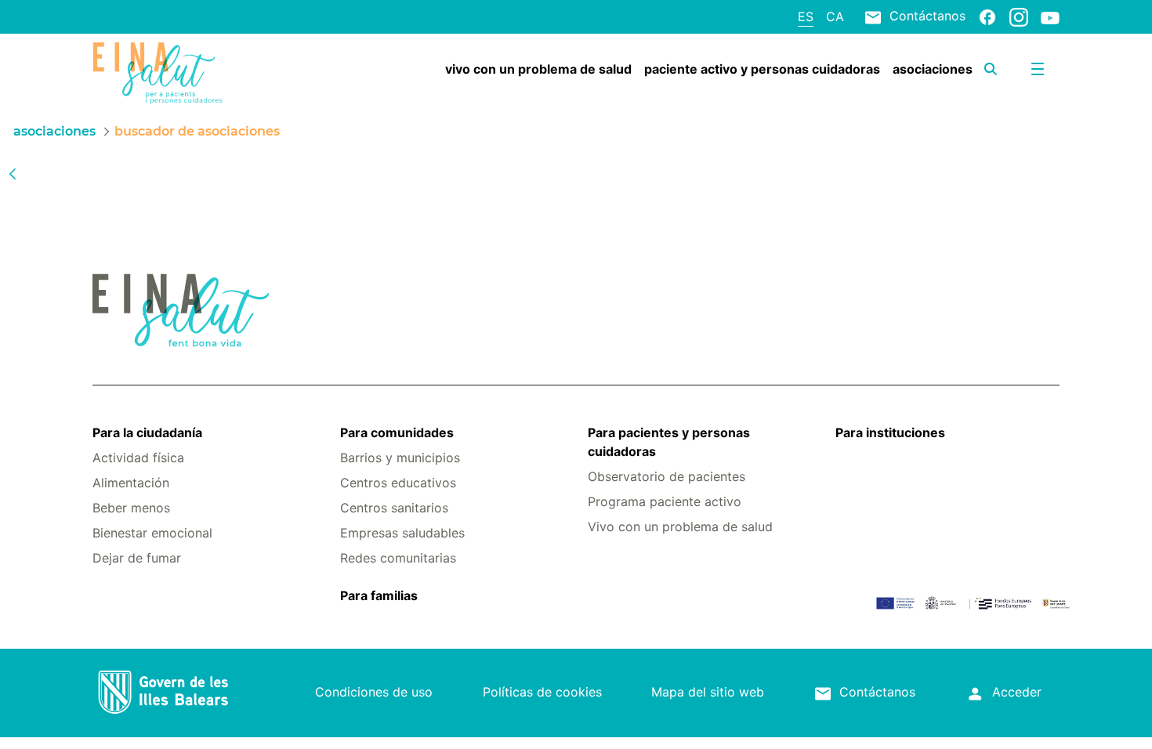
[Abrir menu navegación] (1038, 69)
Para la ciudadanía (147, 432)
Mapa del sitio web (707, 692)
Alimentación (130, 482)
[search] (991, 69)
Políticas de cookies (542, 692)
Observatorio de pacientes (666, 476)
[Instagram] (1018, 16)
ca (835, 16)
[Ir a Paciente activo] (173, 73)
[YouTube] (1050, 17)
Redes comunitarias (398, 558)
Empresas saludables (402, 533)
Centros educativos (398, 482)
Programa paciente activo (664, 501)
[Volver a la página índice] (12, 173)
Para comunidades (397, 432)
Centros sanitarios (394, 508)
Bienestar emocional (152, 533)
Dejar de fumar (136, 558)
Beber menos (131, 508)
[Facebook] (987, 16)
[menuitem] (538, 69)
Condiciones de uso (374, 692)
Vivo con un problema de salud (680, 526)
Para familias (379, 595)
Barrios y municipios (400, 457)
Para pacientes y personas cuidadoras (669, 442)
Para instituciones (890, 432)
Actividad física (138, 457)
